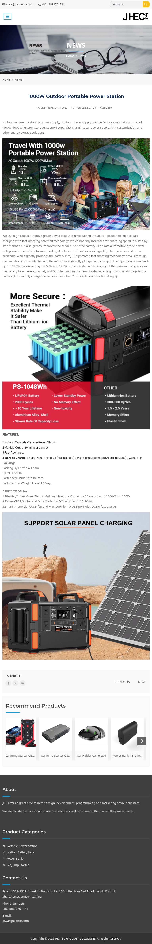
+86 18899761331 (53, 4)
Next (142, 682)
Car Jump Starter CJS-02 (23, 755)
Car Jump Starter (17, 865)
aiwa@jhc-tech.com (19, 4)
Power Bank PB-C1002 (94, 755)
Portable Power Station (22, 846)
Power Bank (14, 858)
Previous (122, 682)
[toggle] (7, 17)
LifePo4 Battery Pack (20, 852)
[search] (146, 4)
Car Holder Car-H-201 (58, 755)
